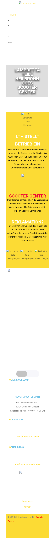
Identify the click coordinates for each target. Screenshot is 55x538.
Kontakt (27, 507)
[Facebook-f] (19, 531)
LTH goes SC (16, 20)
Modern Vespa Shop (21, 36)
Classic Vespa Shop (20, 31)
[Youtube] (27, 531)
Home (13, 15)
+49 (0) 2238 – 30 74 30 (28, 436)
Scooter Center (27, 196)
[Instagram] (11, 531)
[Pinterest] (35, 531)
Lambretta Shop (19, 26)
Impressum (27, 501)
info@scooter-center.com (27, 464)
